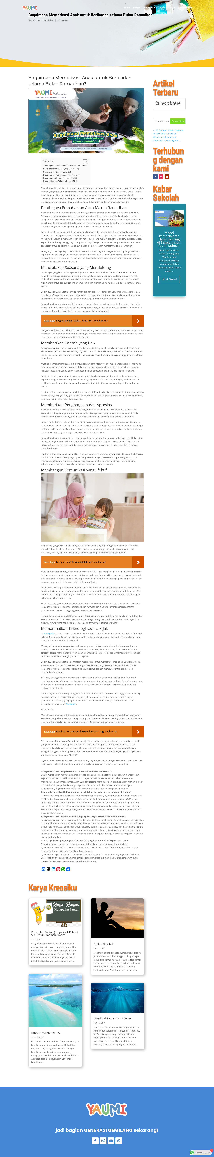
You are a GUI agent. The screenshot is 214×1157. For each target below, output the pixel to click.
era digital (49, 633)
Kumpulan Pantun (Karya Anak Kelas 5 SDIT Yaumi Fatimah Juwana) (54, 933)
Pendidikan (48, 20)
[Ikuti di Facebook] (155, 176)
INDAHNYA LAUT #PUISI (45, 1033)
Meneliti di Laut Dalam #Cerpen (112, 1018)
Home (126, 7)
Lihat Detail (169, 279)
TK (159, 7)
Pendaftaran (185, 7)
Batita (136, 7)
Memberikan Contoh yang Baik (58, 172)
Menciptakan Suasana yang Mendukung (62, 169)
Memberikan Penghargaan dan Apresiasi (62, 175)
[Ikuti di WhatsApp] (118, 1140)
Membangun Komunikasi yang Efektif (61, 178)
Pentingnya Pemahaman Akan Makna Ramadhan (66, 165)
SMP (172, 7)
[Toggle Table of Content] (84, 161)
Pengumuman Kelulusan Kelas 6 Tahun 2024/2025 (168, 103)
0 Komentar (62, 20)
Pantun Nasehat (103, 944)
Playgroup (149, 7)
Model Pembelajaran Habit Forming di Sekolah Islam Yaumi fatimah (169, 239)
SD (165, 7)
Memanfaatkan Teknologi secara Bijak (61, 181)
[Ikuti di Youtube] (167, 176)
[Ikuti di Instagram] (161, 176)
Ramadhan (71, 704)
